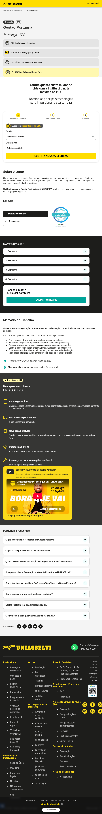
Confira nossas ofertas (51, 156)
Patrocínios (15, 692)
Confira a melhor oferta (52, 119)
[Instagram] (84, 704)
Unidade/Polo (11, 143)
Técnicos (39, 681)
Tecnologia (40, 783)
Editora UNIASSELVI (15, 686)
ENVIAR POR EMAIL (46, 300)
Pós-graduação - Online (68, 716)
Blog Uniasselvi (15, 796)
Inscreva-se (85, 119)
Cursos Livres (41, 691)
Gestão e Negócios (39, 760)
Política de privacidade (50, 804)
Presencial (65, 697)
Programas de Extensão (17, 699)
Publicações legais (15, 775)
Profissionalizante (42, 686)
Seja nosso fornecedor (15, 749)
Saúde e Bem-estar (41, 776)
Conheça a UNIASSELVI (15, 669)
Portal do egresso (14, 724)
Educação (39, 745)
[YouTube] (84, 711)
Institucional (93, 4)
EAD (62, 692)
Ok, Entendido (51, 810)
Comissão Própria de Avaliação (15, 709)
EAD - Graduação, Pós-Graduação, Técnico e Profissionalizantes (70, 671)
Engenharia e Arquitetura (41, 752)
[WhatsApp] (40, 626)
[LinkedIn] (30, 626)
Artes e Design (38, 733)
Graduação (40, 668)
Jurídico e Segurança (40, 768)
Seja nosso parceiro (15, 740)
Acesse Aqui (66, 777)
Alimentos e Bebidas (41, 725)
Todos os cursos (39, 698)
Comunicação (41, 740)
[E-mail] (35, 626)
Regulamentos (17, 717)
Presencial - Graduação (71, 679)
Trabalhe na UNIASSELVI (16, 732)
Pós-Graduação (40, 674)
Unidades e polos (15, 677)
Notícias (14, 781)
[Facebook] (19, 626)
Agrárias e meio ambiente (40, 715)
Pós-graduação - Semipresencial (68, 724)
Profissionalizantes (69, 736)
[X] (24, 626)
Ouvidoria (14, 768)
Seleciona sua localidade (18, 119)
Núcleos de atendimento (16, 788)
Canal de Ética (17, 763)
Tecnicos (64, 731)
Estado (9, 132)
